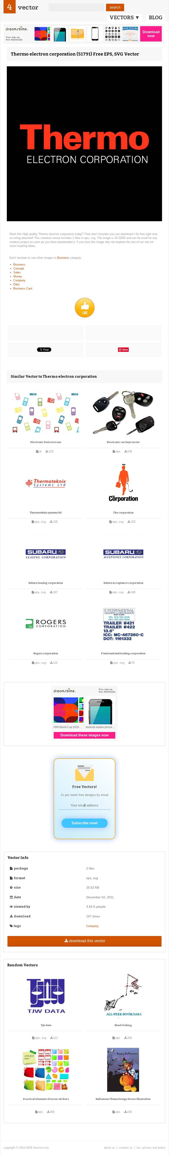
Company (19, 280)
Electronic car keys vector (123, 442)
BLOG (156, 17)
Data (16, 284)
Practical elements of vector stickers (46, 1099)
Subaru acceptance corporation (123, 583)
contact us (125, 1147)
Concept (18, 268)
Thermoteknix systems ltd (46, 512)
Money (17, 276)
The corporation (123, 512)
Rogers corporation (45, 653)
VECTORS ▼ (125, 17)
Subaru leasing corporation (45, 583)
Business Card (22, 288)
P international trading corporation (123, 653)
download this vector (87, 941)
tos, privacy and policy (151, 1147)
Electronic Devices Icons (45, 442)
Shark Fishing (123, 1025)
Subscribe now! (85, 823)
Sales (17, 272)
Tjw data (46, 1025)
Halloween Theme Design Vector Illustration (123, 1099)
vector (28, 7)
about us (109, 1147)
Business (63, 257)
